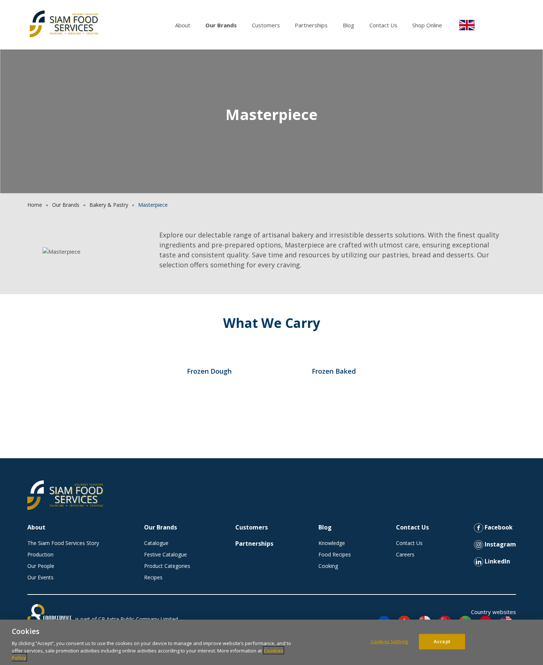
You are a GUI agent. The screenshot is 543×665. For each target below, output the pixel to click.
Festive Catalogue (165, 554)
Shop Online (427, 25)
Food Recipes (334, 554)
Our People (40, 565)
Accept (442, 641)
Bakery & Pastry (108, 204)
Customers (266, 25)
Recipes (153, 577)
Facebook (498, 527)
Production (40, 554)
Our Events (40, 577)
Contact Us (383, 25)
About (182, 25)
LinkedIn (496, 561)
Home (34, 204)
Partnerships (311, 25)
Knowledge (331, 542)
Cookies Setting (389, 641)
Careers (405, 554)
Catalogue (156, 542)
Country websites (493, 612)
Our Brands (221, 25)
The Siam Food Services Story (63, 542)
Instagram (499, 544)
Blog (348, 25)
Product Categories (167, 565)
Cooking (328, 565)
